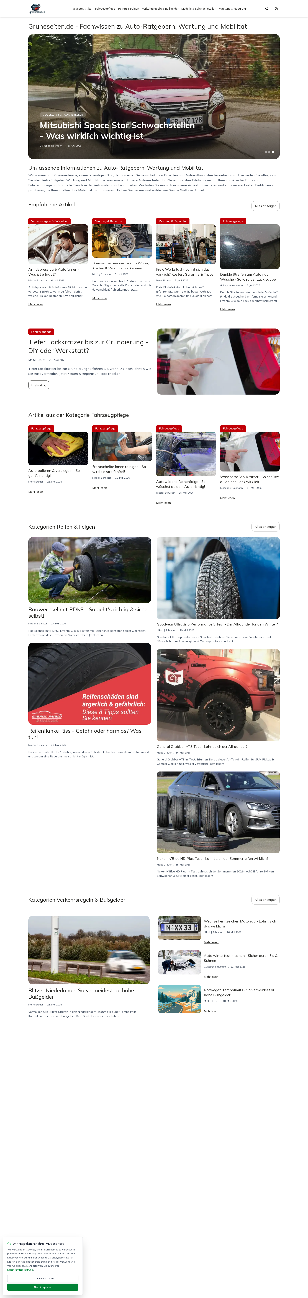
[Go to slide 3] (273, 152)
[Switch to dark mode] (276, 8)
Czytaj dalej (38, 385)
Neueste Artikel (82, 8)
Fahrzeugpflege (105, 8)
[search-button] (267, 9)
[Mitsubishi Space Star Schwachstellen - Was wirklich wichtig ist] (154, 96)
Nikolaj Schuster (37, 280)
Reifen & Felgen (128, 8)
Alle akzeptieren (43, 1287)
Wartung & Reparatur (233, 8)
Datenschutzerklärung (20, 1269)
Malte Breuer (163, 280)
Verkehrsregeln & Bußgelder (160, 8)
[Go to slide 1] (266, 152)
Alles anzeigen (266, 206)
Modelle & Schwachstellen (198, 8)
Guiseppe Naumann (51, 145)
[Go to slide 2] (269, 152)
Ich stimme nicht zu (43, 1278)
